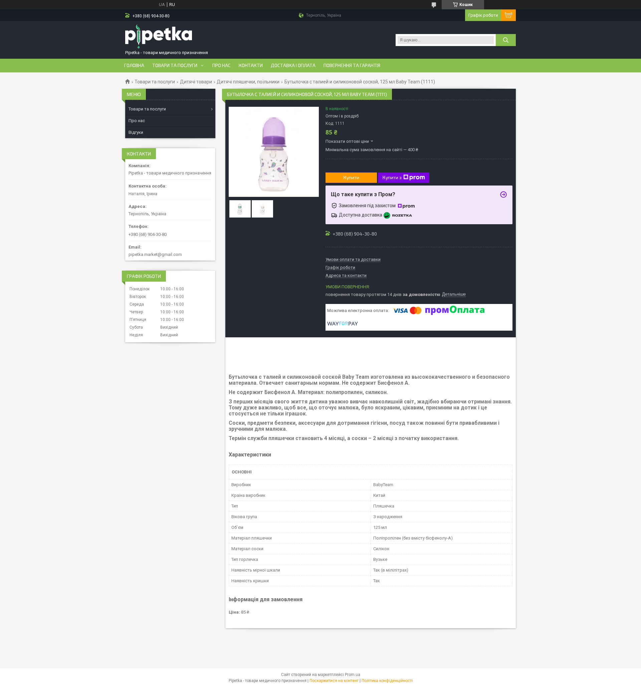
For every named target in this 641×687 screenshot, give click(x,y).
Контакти (251, 65)
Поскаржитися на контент (334, 680)
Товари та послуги (174, 65)
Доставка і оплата (293, 65)
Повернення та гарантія (352, 65)
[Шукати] (506, 40)
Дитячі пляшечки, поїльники (248, 81)
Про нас (221, 65)
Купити (351, 177)
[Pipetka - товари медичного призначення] (158, 37)
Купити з (392, 177)
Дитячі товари (196, 81)
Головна (134, 65)
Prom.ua (352, 674)
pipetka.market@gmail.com (155, 254)
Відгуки (136, 132)
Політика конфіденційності (387, 680)
